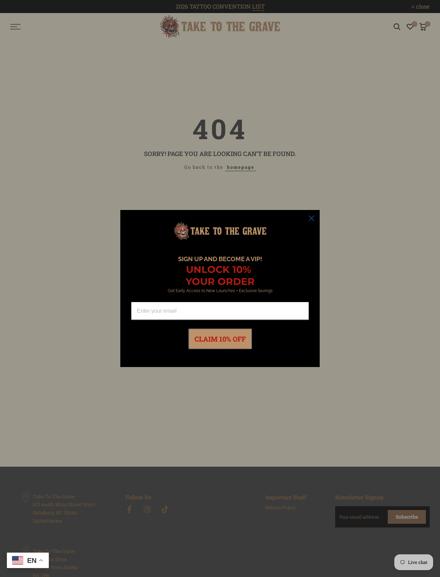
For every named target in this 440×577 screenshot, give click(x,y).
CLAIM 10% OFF (220, 338)
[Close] (311, 218)
